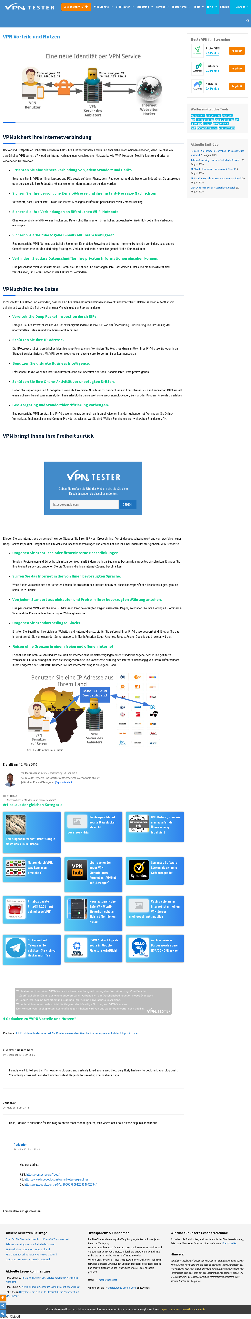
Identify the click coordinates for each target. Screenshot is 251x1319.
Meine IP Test (198, 115)
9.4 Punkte (212, 88)
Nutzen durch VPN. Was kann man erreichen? (31, 800)
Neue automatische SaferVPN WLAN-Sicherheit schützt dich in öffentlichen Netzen (102, 911)
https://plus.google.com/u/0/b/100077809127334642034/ (61, 1184)
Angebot (236, 50)
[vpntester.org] (29, 7)
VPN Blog (12, 795)
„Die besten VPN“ (74, 6)
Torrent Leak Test (205, 119)
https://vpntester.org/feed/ (43, 1174)
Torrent (160, 6)
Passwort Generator (207, 128)
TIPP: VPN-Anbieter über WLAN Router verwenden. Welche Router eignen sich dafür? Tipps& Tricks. (77, 1033)
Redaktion (20, 1145)
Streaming (143, 6)
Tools (197, 6)
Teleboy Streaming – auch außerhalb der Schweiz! (216, 160)
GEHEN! (127, 504)
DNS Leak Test (213, 115)
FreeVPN (207, 123)
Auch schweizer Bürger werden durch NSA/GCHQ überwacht (165, 945)
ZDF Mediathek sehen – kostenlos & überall (213, 169)
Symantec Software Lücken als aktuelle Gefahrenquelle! (164, 867)
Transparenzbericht (107, 1279)
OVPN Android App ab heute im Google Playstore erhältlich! (103, 945)
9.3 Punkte (212, 71)
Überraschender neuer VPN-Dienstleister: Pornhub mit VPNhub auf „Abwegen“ (102, 872)
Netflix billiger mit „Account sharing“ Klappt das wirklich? (51, 1286)
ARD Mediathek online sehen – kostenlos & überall (216, 178)
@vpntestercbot (63, 782)
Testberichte (179, 6)
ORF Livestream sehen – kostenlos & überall (213, 187)
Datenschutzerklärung (185, 1309)
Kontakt (224, 6)
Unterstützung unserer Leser (121, 1287)
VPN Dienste (101, 6)
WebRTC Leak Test (224, 119)
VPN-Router (123, 6)
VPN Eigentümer (227, 128)
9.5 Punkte (212, 53)
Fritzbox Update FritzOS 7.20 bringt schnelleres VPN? (40, 906)
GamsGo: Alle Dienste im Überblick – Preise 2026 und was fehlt (37, 1239)
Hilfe (210, 6)
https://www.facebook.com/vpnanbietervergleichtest (57, 1179)
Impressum (166, 1309)
